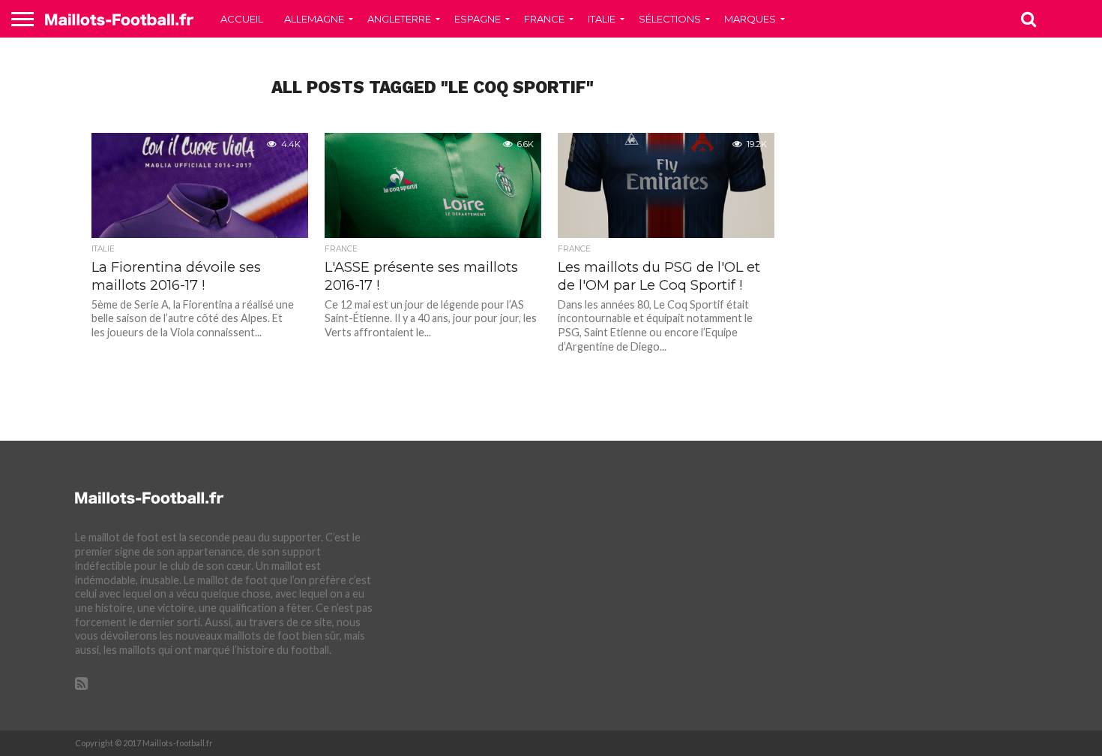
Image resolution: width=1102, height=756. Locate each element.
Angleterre (399, 19)
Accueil (241, 19)
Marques (750, 19)
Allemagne (314, 19)
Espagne (477, 19)
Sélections (670, 19)
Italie (601, 19)
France (544, 19)
